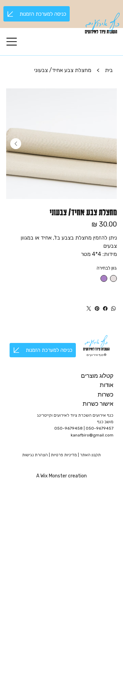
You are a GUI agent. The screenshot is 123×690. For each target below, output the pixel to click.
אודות (106, 384)
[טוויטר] (88, 308)
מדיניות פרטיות (64, 454)
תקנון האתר (90, 454)
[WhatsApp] (113, 308)
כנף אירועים (102, 21)
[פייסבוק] (105, 308)
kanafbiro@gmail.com (92, 435)
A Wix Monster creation (61, 476)
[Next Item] (15, 143)
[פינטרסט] (97, 308)
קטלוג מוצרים (97, 375)
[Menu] (11, 41)
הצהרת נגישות (35, 454)
